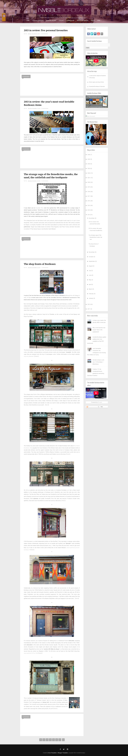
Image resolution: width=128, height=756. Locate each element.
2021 (89, 177)
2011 (89, 309)
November (92, 252)
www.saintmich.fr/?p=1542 (31, 653)
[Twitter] (92, 34)
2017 (89, 196)
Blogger (100, 402)
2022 (89, 173)
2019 (89, 187)
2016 (89, 201)
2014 (89, 210)
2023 (89, 168)
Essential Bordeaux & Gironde (97, 86)
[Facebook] (88, 34)
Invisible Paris (40, 208)
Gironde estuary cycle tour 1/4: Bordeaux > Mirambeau (98, 362)
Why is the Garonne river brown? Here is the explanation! (99, 330)
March (91, 289)
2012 (89, 304)
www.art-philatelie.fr (29, 356)
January (91, 298)
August (91, 266)
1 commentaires (44, 267)
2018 (89, 191)
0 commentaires (44, 33)
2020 (89, 182)
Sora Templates (52, 752)
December (92, 218)
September (92, 261)
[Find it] (32, 549)
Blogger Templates (63, 752)
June (90, 275)
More (98, 20)
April (90, 284)
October (91, 256)
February (91, 293)
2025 (89, 159)
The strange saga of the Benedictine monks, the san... (95, 237)
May (90, 280)
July (90, 270)
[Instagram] (95, 34)
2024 (89, 164)
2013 (89, 214)
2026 (89, 154)
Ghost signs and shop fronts (96, 82)
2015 (89, 205)
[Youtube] (98, 34)
